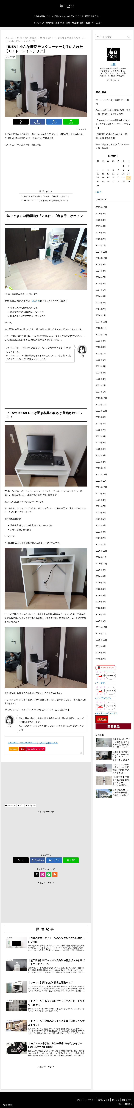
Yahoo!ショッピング (36, 749)
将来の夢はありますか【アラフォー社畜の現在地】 (112, 146)
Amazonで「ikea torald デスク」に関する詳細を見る (33, 743)
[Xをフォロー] (36, 874)
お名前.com (127, 1100)
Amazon (13, 749)
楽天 (22, 749)
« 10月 (98, 192)
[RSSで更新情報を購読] (54, 874)
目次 (42, 191)
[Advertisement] (46, 168)
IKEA (22, 806)
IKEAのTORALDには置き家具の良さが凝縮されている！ (47, 201)
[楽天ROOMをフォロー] (42, 874)
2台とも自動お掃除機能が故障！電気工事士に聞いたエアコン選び (113, 112)
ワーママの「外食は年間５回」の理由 (112, 102)
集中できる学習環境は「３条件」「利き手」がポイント (46, 196)
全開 (113, 64)
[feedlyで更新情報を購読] (48, 874)
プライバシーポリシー (86, 1100)
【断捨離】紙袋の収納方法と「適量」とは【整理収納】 (111, 136)
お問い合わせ (103, 1100)
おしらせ (115, 1100)
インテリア (11, 806)
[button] (128, 36)
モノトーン (32, 806)
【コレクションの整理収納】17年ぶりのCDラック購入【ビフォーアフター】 (113, 124)
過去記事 (36, 301)
